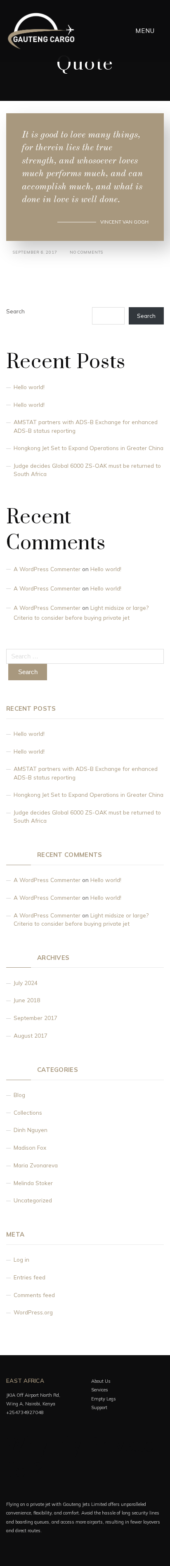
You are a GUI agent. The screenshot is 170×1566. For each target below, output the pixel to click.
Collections (28, 1112)
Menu (146, 31)
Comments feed (34, 1294)
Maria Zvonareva (36, 1165)
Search (15, 311)
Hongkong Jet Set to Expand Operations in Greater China (88, 447)
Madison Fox (30, 1147)
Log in (21, 1259)
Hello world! (29, 386)
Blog (19, 1094)
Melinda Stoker (33, 1182)
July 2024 (26, 982)
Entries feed (29, 1277)
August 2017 (30, 1035)
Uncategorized (33, 1200)
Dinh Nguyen (30, 1129)
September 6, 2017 (35, 252)
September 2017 (35, 1017)
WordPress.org (33, 1312)
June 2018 (27, 1000)
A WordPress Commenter (47, 568)
